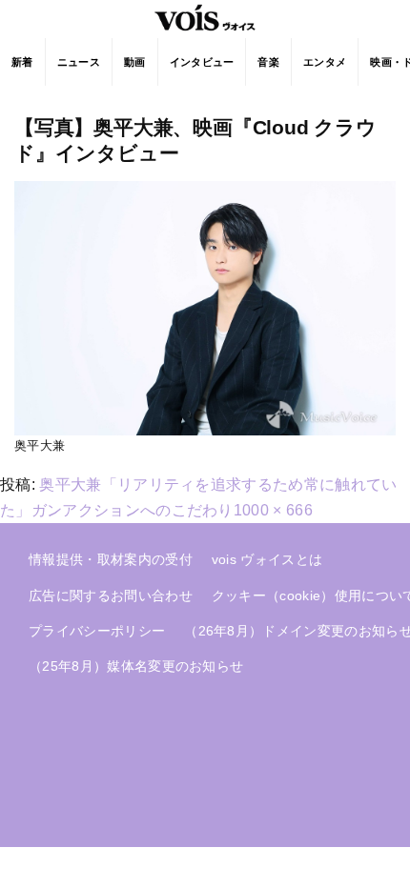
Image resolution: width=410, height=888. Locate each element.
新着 (22, 62)
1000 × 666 (273, 510)
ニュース (78, 62)
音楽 (268, 62)
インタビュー (202, 62)
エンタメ (324, 62)
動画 (135, 62)
